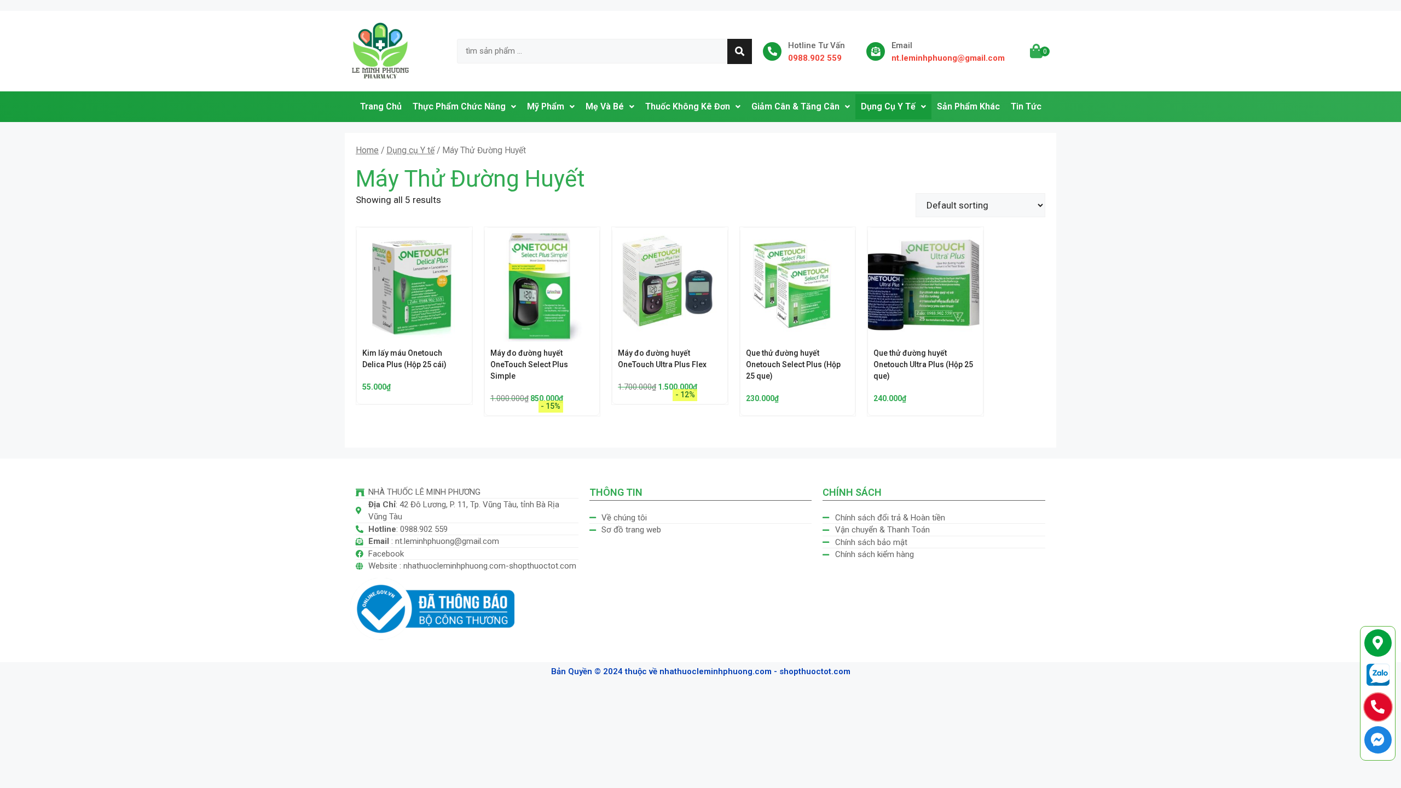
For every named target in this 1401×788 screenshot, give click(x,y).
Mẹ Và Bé (605, 106)
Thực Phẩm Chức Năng (459, 106)
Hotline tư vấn (816, 45)
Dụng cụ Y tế (410, 150)
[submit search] (739, 51)
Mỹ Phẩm (545, 106)
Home (367, 150)
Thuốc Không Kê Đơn (687, 106)
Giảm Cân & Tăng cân (795, 106)
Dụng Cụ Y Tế (888, 106)
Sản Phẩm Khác (968, 106)
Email (901, 45)
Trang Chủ (381, 106)
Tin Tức (1026, 106)
